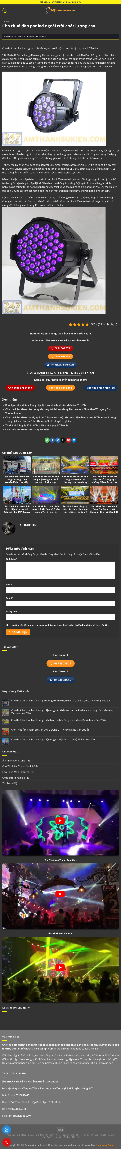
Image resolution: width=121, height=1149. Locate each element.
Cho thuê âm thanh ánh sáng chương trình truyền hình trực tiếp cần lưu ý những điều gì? (60, 700)
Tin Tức (6, 21)
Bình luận (11, 559)
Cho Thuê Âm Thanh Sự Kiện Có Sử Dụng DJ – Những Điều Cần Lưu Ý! (50, 729)
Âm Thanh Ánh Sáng (13, 760)
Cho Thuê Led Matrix (52, 1137)
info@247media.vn (20, 1116)
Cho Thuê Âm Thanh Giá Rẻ (17, 766)
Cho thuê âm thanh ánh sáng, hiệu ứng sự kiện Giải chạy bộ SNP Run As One (53, 739)
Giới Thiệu (21, 1135)
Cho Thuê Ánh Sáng (65, 1135)
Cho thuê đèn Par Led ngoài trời (20, 48)
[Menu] (5, 10)
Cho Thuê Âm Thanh (45, 1135)
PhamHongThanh (104, 1145)
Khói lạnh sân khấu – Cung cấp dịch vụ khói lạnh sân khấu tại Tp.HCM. (46, 405)
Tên (9, 584)
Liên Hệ (75, 1137)
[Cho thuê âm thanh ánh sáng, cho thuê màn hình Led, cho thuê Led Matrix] (60, 10)
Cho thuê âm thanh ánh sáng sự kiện (27, 429)
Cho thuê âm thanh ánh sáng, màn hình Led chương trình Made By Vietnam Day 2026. (58, 720)
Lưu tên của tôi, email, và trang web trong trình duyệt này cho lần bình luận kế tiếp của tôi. (59, 625)
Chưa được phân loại (13, 777)
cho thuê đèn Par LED (49, 179)
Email (9, 598)
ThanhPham (40, 36)
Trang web (11, 611)
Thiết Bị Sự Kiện (107, 1135)
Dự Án (31, 1135)
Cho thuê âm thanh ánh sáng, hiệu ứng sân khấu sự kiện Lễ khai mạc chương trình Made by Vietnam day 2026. (62, 712)
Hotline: (14, 1109)
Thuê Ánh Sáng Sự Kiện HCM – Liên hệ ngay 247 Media (36, 425)
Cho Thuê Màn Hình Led (15, 772)
